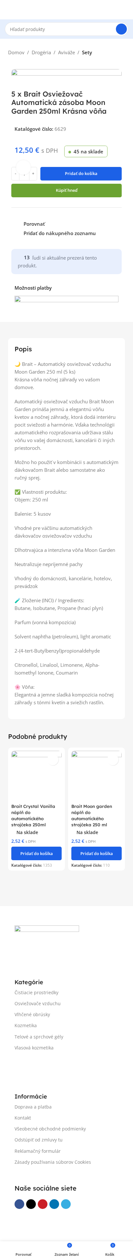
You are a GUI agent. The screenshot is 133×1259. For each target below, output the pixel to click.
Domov (16, 52)
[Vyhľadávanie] (121, 29)
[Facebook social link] (19, 1204)
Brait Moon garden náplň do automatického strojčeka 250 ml (91, 815)
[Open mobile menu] (7, 9)
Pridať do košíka (81, 173)
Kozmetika (26, 1025)
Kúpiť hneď (66, 190)
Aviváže (66, 52)
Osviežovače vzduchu (38, 1003)
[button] (36, 853)
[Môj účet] (125, 9)
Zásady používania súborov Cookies (53, 1162)
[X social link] (31, 1204)
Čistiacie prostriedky (36, 992)
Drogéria (41, 52)
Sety (87, 52)
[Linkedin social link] (54, 1204)
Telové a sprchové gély (39, 1037)
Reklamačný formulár (38, 1151)
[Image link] (47, 939)
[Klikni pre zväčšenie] (23, 167)
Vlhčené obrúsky (32, 1014)
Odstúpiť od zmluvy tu (39, 1140)
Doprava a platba (33, 1107)
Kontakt (23, 1118)
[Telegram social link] (66, 1204)
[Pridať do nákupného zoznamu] (52, 759)
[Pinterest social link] (42, 1204)
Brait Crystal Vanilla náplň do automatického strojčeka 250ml (33, 815)
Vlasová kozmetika (34, 1048)
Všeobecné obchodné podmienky (50, 1129)
